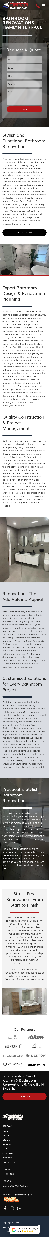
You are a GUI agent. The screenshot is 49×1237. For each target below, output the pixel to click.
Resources (7, 1157)
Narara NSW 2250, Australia (15, 1186)
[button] (43, 5)
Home (5, 1130)
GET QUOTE (24, 1096)
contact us (22, 232)
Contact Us (7, 1153)
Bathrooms (7, 1144)
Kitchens (6, 1139)
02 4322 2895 (8, 1174)
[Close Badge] (39, 1226)
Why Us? (6, 1135)
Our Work (6, 1148)
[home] (15, 5)
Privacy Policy (8, 1162)
